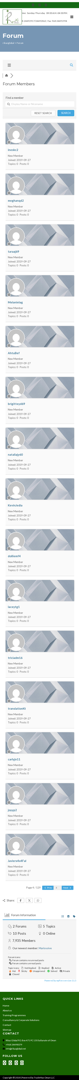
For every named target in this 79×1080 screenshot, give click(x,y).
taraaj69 (13, 251)
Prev (49, 887)
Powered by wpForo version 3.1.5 (60, 980)
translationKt (17, 708)
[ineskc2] (16, 142)
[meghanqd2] (16, 193)
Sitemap (7, 1029)
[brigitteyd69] (16, 396)
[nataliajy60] (16, 447)
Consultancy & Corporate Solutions (21, 1020)
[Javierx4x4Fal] (16, 853)
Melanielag (15, 302)
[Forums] (6, 75)
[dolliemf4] (16, 548)
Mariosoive (45, 948)
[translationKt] (16, 700)
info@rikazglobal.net (16, 1048)
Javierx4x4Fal (17, 860)
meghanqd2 (16, 200)
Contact (7, 1024)
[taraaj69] (16, 243)
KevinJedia (15, 505)
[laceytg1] (16, 599)
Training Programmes (14, 1015)
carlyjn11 (14, 759)
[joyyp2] (16, 802)
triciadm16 (15, 657)
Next (66, 887)
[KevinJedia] (16, 497)
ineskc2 (13, 150)
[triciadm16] (16, 650)
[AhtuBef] (16, 345)
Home (6, 1005)
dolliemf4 (14, 556)
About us (7, 1010)
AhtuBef (14, 353)
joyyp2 (12, 810)
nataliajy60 (15, 454)
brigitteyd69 (16, 403)
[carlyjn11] (16, 751)
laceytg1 (14, 607)
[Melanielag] (16, 294)
